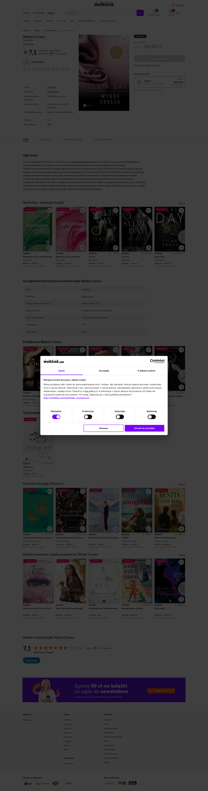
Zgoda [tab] (61, 370)
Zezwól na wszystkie (144, 428)
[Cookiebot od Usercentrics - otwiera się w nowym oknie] (152, 361)
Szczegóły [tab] (104, 370)
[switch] (88, 417)
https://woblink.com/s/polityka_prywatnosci (66, 398)
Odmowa (103, 428)
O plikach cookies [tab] (146, 370)
